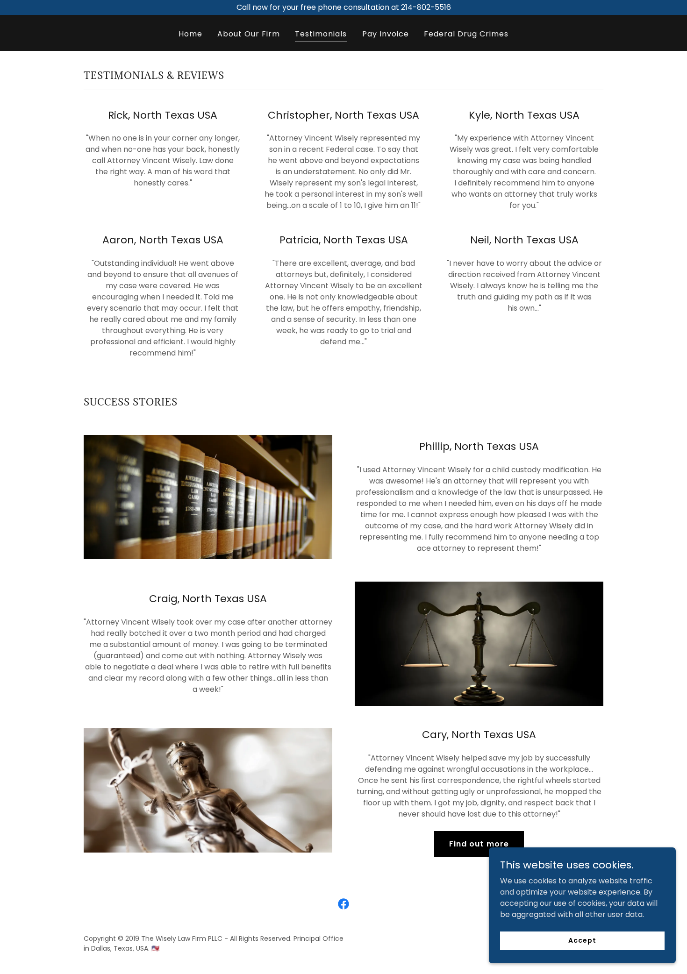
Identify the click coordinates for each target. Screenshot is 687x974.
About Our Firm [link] (248, 33)
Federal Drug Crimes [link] (466, 33)
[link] (343, 904)
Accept (582, 940)
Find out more (478, 844)
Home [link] (190, 33)
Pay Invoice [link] (385, 33)
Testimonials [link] (321, 33)
